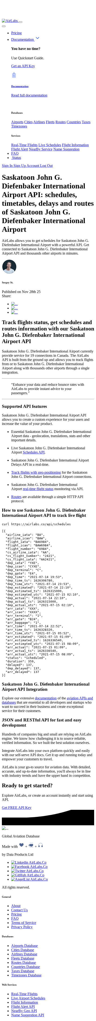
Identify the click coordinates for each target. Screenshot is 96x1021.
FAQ (15, 153)
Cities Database (22, 950)
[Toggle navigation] (20, 22)
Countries (74, 122)
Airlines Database (24, 954)
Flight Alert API (23, 1007)
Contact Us (19, 910)
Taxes (86, 122)
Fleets (50, 122)
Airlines (39, 122)
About (16, 906)
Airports (17, 122)
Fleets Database (22, 958)
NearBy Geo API (24, 1011)
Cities (28, 122)
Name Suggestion (66, 149)
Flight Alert (19, 149)
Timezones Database (26, 975)
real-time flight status (38, 489)
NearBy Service (40, 149)
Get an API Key (23, 66)
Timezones (19, 126)
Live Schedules (49, 145)
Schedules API (34, 452)
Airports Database (24, 946)
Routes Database (23, 963)
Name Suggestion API (27, 1015)
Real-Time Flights (24, 145)
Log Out (46, 166)
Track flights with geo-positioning (36, 472)
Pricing (16, 33)
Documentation (23, 39)
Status (16, 158)
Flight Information (75, 145)
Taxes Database (22, 971)
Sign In (8, 166)
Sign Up (20, 166)
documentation (46, 698)
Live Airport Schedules (28, 998)
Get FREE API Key (16, 808)
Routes (60, 122)
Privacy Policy (22, 927)
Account (33, 166)
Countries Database (25, 967)
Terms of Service (23, 923)
